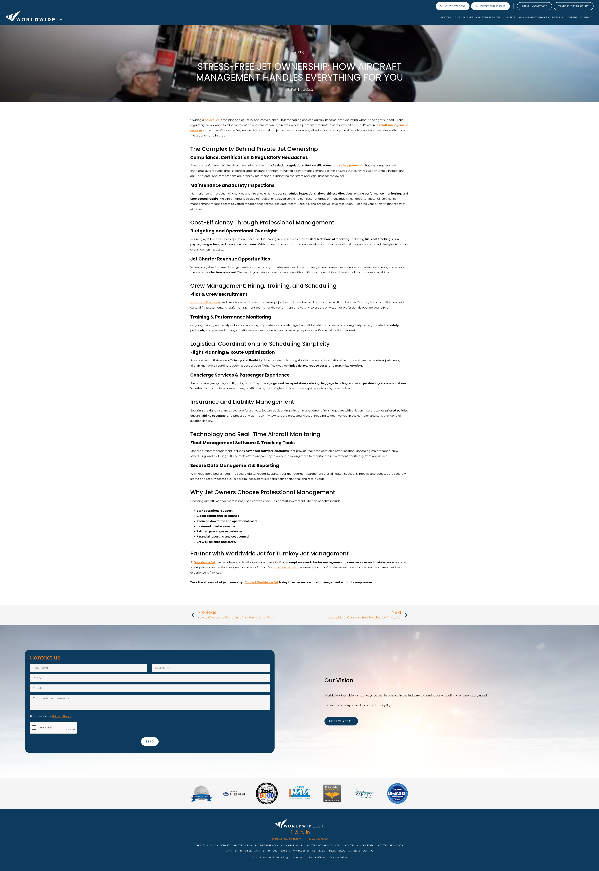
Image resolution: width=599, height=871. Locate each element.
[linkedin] (308, 832)
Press (556, 17)
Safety (511, 17)
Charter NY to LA (266, 850)
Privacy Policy (61, 716)
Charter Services (488, 17)
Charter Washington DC (322, 845)
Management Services (534, 17)
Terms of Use (317, 857)
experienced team (286, 567)
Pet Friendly (269, 845)
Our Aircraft (464, 17)
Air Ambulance (291, 845)
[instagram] (297, 832)
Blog (301, 52)
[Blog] (296, 52)
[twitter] (302, 832)
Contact (586, 17)
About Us (445, 17)
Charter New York (389, 845)
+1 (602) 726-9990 (317, 838)
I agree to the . (52, 716)
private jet (212, 120)
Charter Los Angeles (358, 845)
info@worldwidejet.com (286, 838)
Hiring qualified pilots (205, 302)
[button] (501, 17)
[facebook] (291, 832)
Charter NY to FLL (238, 850)
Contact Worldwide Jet (261, 582)
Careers (571, 17)
